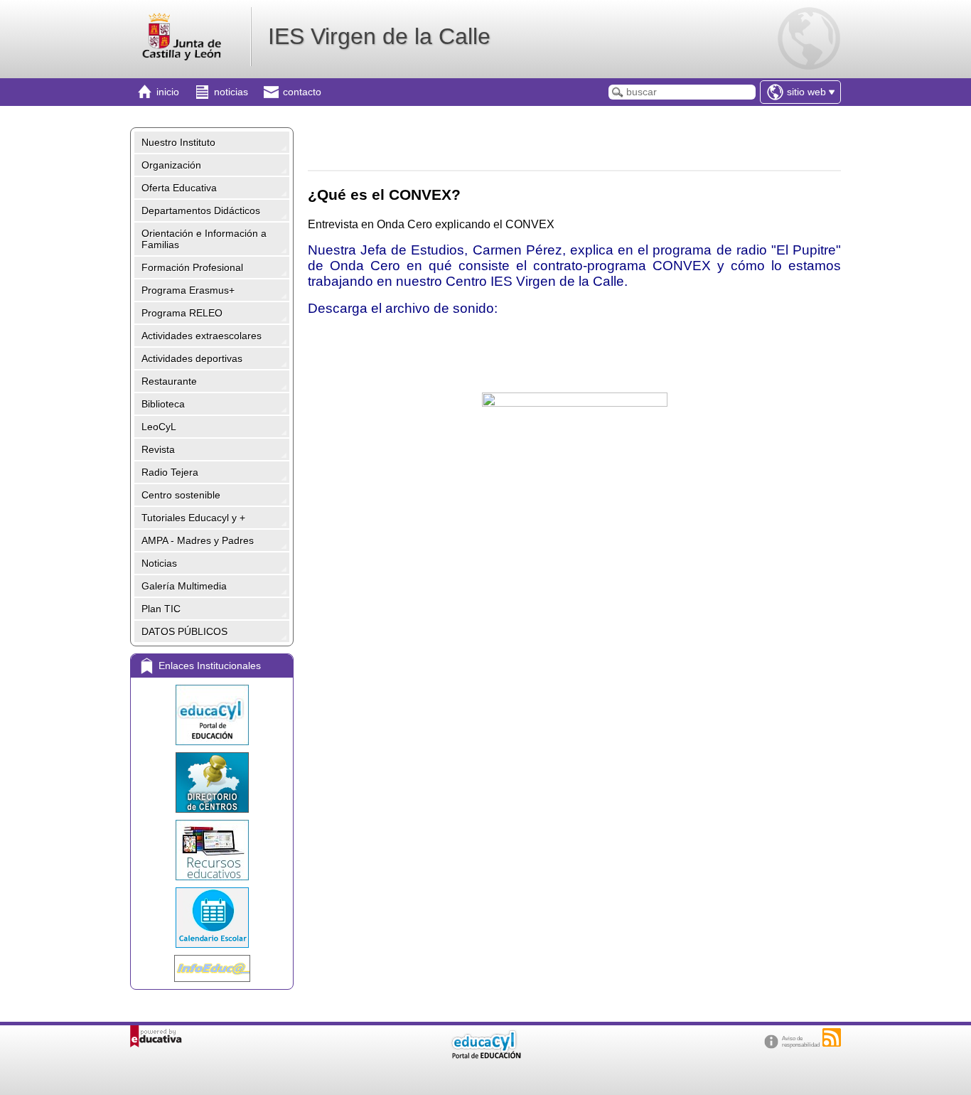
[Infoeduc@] (212, 968)
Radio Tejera (169, 472)
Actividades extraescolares (201, 335)
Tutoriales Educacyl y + (193, 517)
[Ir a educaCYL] (485, 1055)
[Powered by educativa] (156, 1036)
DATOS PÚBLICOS (184, 631)
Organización (171, 165)
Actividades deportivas (191, 358)
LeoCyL (158, 426)
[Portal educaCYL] (212, 715)
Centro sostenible (180, 495)
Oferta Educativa (179, 187)
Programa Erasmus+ (188, 290)
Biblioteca (163, 404)
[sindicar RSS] (831, 1037)
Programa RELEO (181, 313)
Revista (158, 449)
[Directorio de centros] (212, 782)
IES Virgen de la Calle (379, 36)
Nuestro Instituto (178, 142)
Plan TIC (161, 608)
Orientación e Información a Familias (204, 239)
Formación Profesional (192, 267)
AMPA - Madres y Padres (197, 540)
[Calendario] (212, 917)
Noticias (159, 563)
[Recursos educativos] (212, 850)
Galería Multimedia (184, 586)
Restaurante (169, 381)
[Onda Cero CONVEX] (574, 493)
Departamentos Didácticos (200, 210)
